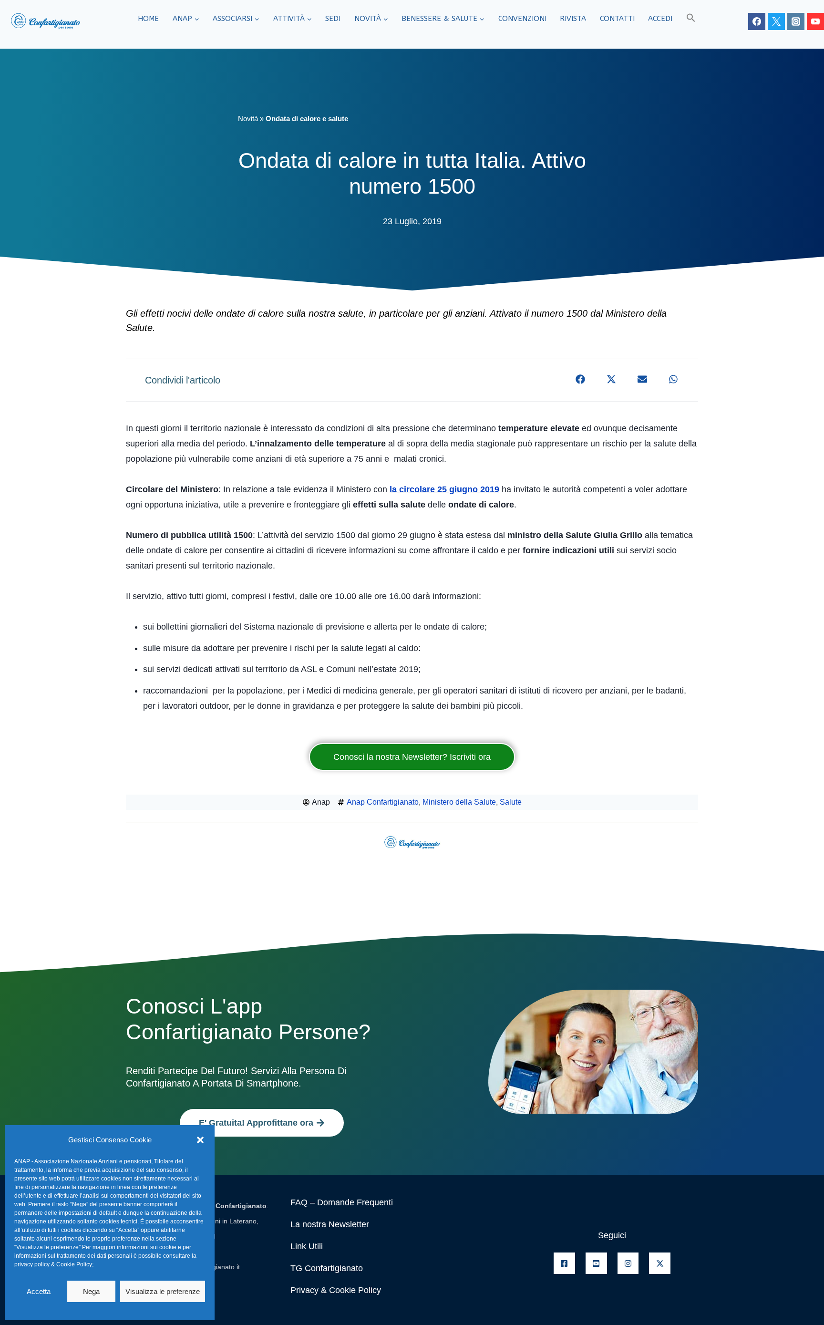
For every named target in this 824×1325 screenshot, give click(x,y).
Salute (511, 802)
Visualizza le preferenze (162, 1291)
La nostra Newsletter (329, 1224)
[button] (200, 1140)
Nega (91, 1291)
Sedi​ (332, 18)
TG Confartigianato (326, 1268)
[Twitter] (776, 21)
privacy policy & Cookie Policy (53, 1264)
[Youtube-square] (596, 1263)
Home (148, 18)
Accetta (39, 1291)
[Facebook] (756, 21)
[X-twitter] (659, 1263)
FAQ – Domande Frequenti (341, 1202)
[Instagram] (795, 21)
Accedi (660, 18)
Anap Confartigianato (383, 802)
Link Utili (306, 1246)
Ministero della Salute (459, 802)
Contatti (617, 18)
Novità (248, 118)
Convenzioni (522, 18)
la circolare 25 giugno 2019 (444, 489)
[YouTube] (815, 21)
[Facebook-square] (564, 1263)
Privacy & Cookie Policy (335, 1290)
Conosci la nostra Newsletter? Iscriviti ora (412, 757)
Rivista (573, 18)
